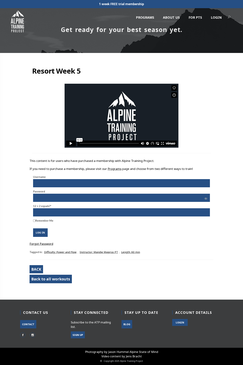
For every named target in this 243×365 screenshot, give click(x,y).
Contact (28, 324)
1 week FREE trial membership (121, 4)
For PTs (195, 17)
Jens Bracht (134, 356)
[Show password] (205, 198)
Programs (145, 17)
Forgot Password (41, 244)
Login (216, 17)
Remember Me (44, 220)
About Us (171, 17)
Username (39, 176)
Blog (126, 324)
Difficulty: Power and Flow (60, 252)
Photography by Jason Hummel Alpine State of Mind (121, 352)
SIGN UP (78, 335)
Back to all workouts (50, 279)
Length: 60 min (130, 252)
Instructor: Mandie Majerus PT (99, 252)
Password (39, 191)
